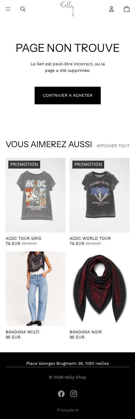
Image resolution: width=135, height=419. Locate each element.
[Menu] (8, 9)
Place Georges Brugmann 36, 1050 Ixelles (67, 363)
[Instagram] (74, 394)
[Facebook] (61, 394)
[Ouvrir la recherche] (22, 9)
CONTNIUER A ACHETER (67, 95)
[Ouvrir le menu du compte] (111, 9)
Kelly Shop (75, 377)
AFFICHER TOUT (113, 145)
